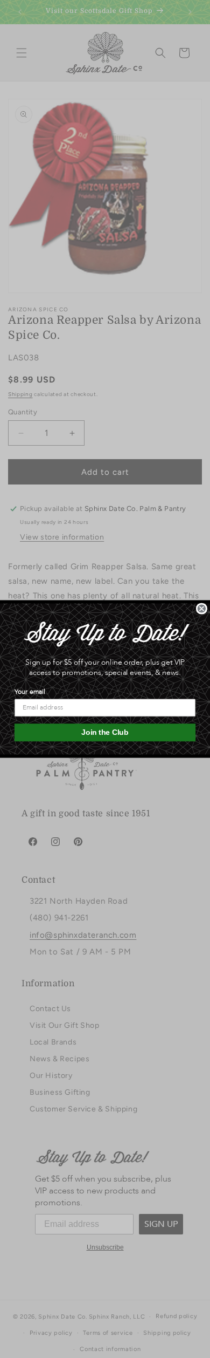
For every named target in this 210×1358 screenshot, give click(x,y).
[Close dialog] (201, 608)
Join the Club (105, 732)
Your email (30, 691)
